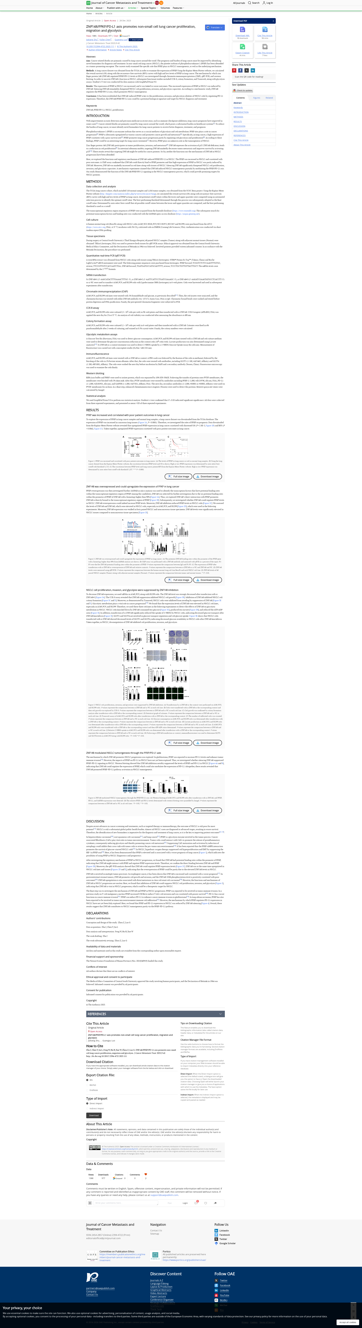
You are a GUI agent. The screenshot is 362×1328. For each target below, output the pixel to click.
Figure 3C (106, 600)
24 (175, 846)
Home (89, 7)
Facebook (224, 1234)
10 (90, 151)
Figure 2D (182, 506)
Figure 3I (95, 613)
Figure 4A (213, 763)
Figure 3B (180, 597)
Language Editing (159, 1283)
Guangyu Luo (121, 39)
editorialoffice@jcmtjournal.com (103, 1238)
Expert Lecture (158, 1296)
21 (141, 836)
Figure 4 (205, 903)
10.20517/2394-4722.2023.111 (100, 46)
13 (147, 603)
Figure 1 (202, 852)
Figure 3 (219, 883)
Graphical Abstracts (160, 1289)
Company (91, 1291)
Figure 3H (194, 610)
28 (96, 880)
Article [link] (109, 13)
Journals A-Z (156, 1280)
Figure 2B (154, 500)
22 (158, 836)
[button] (215, 27)
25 (134, 849)
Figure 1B (210, 425)
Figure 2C (207, 503)
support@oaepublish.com (164, 1195)
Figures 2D (116, 869)
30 (207, 893)
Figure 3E (217, 600)
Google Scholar (227, 1243)
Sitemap (154, 1233)
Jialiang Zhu (92, 39)
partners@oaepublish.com (100, 1288)
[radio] (130, 1080)
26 (103, 852)
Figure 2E (143, 512)
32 (158, 900)
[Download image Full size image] (155, 446)
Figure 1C (98, 429)
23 (165, 843)
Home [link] (89, 13)
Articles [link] (99, 13)
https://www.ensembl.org (184, 211)
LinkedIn (224, 1230)
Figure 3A (100, 597)
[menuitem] (89, 8)
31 (119, 897)
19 (223, 832)
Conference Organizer (162, 1299)
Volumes (165, 7)
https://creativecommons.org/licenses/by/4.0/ (120, 1149)
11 (176, 295)
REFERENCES (97, 1014)
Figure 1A (143, 422)
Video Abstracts (158, 1293)
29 (181, 880)
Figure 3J (108, 616)
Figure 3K (193, 616)
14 (102, 760)
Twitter (223, 1239)
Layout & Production (161, 1286)
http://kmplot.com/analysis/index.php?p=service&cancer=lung (127, 194)
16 (220, 832)
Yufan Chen (105, 39)
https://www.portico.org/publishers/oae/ (184, 1260)
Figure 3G (165, 610)
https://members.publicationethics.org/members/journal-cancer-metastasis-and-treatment (122, 1257)
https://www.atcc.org (96, 227)
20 (112, 836)
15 (94, 829)
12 (96, 344)
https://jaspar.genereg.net (187, 214)
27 (219, 873)
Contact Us (156, 1230)
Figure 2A (155, 497)
